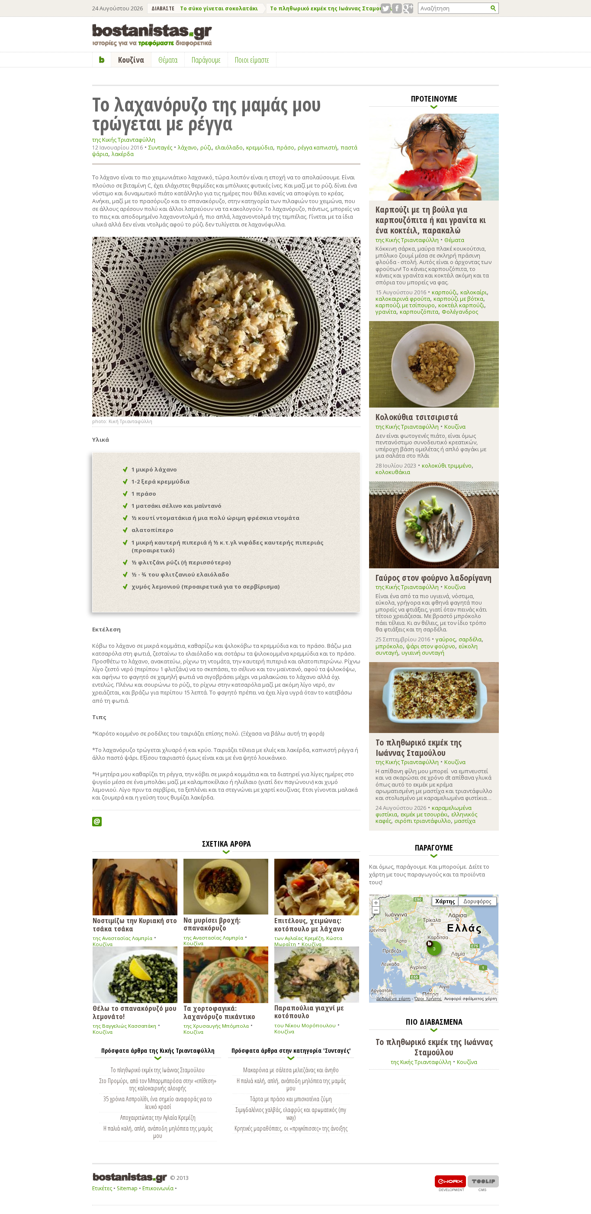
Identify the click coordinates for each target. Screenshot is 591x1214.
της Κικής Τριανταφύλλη (123, 140)
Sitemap (127, 1188)
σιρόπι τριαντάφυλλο (423, 821)
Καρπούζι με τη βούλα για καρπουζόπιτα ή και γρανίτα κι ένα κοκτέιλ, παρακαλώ (431, 219)
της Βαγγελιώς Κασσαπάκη (124, 1026)
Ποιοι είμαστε (252, 59)
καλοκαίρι (473, 292)
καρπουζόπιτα (419, 311)
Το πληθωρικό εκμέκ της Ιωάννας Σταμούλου (331, 8)
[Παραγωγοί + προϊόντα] (433, 1001)
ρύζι (206, 147)
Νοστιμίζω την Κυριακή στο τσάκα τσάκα (135, 924)
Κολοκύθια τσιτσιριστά (417, 416)
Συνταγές (160, 147)
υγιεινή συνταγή (422, 652)
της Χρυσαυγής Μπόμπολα (216, 1026)
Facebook (397, 8)
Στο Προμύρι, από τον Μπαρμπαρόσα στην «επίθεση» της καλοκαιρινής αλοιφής (158, 1084)
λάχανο (187, 147)
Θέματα (454, 240)
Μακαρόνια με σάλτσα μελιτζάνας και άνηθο (291, 1069)
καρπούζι (444, 292)
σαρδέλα (470, 639)
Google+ (408, 8)
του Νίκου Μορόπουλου (305, 1025)
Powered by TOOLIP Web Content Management (483, 1183)
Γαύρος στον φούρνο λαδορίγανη (433, 577)
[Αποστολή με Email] (97, 821)
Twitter (386, 8)
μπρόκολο (389, 646)
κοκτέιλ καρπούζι (461, 305)
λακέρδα (123, 154)
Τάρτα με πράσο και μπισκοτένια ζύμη (291, 1098)
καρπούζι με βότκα (458, 299)
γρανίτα (386, 311)
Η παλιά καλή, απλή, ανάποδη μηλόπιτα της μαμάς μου (157, 1132)
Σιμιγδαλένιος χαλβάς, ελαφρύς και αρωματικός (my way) (291, 1113)
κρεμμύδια (259, 147)
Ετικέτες (102, 1188)
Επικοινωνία (157, 1188)
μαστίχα (464, 821)
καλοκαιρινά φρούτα (403, 299)
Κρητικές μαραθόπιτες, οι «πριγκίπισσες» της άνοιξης (290, 1128)
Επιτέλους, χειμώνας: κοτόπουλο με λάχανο (309, 924)
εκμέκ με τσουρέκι (424, 814)
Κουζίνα (102, 944)
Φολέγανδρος (460, 311)
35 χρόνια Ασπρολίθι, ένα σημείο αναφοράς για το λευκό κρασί (157, 1102)
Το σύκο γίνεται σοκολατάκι (219, 8)
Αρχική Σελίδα (102, 59)
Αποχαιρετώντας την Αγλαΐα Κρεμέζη (158, 1117)
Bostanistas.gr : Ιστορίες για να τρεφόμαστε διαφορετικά (152, 35)
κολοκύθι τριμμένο (447, 465)
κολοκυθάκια (393, 472)
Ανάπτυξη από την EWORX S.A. (450, 1183)
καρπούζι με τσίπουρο (405, 305)
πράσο (285, 147)
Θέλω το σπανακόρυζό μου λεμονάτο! (135, 1011)
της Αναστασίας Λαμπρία (122, 938)
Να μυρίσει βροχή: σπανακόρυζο (212, 923)
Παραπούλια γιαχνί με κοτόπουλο (309, 1011)
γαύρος (445, 639)
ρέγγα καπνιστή (317, 147)
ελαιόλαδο (229, 147)
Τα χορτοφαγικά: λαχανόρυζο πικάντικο (219, 1011)
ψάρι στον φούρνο (430, 646)
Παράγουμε (206, 59)
